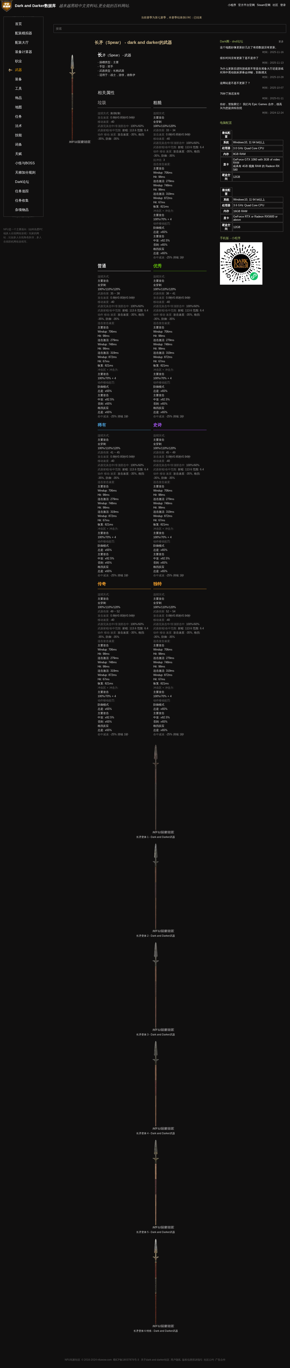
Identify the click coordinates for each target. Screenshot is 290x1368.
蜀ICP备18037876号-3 (126, 1359)
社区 (275, 5)
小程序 (232, 5)
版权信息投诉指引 (192, 1359)
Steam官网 (263, 5)
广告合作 (220, 1359)
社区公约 (209, 1359)
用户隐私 (176, 1359)
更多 (281, 41)
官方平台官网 (246, 5)
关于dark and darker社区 (155, 1359)
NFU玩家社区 (72, 1359)
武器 (18, 70)
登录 (283, 5)
